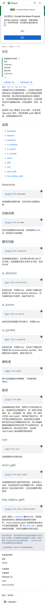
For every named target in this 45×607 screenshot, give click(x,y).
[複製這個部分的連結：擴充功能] (16, 241)
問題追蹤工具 (7, 577)
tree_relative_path (15, 176)
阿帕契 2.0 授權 (29, 538)
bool (7, 282)
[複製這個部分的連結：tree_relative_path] (27, 499)
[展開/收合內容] (19, 58)
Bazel (4, 47)
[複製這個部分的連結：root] (9, 439)
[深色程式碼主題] (41, 191)
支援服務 (5, 573)
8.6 (24, 87)
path (9, 162)
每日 (4, 87)
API (18, 47)
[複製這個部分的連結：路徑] (10, 390)
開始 (22, 38)
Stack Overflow (8, 585)
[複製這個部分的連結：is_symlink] (17, 330)
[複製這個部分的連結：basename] (17, 184)
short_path (11, 171)
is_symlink (11, 153)
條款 (4, 595)
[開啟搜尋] (35, 3)
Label (7, 371)
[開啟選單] (4, 3)
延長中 (11, 47)
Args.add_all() (28, 525)
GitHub (4, 563)
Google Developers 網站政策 (17, 540)
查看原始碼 (26, 82)
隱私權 (10, 595)
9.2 (8, 87)
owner (9, 158)
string (8, 194)
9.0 (16, 87)
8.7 (20, 87)
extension (11, 140)
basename (11, 131)
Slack (4, 581)
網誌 (4, 559)
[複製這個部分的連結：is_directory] (19, 273)
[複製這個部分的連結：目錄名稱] (16, 213)
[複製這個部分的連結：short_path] (18, 465)
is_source (11, 149)
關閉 (22, 31)
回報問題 (9, 82)
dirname (10, 135)
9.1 (12, 87)
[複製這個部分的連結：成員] (10, 124)
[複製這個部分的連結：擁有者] (13, 361)
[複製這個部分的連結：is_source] (16, 304)
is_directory (12, 144)
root (8, 167)
